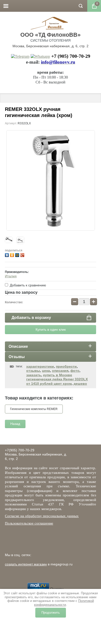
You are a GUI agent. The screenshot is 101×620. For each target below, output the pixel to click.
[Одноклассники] (12, 254)
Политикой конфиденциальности (64, 603)
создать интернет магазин (26, 564)
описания (60, 371)
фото (74, 371)
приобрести (66, 366)
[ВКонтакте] (7, 254)
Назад (15, 424)
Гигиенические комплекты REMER (34, 409)
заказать (33, 375)
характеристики (40, 366)
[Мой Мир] (17, 254)
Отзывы (17, 357)
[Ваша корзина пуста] (94, 6)
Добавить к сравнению (27, 285)
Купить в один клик (51, 329)
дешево (80, 384)
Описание (18, 346)
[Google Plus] (22, 254)
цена (46, 371)
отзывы (33, 371)
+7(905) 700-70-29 (19, 450)
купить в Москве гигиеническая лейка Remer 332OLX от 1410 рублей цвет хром (57, 379)
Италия (11, 276)
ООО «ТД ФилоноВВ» (50, 35)
